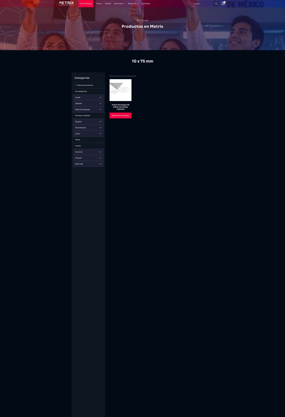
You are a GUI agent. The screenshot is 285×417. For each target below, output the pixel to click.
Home (99, 3)
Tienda (108, 3)
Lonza (77, 134)
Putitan (78, 146)
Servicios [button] (118, 3)
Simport (78, 158)
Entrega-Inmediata (82, 115)
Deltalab (78, 103)
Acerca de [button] (132, 3)
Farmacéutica (80, 128)
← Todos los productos (84, 85)
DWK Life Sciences (82, 109)
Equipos (78, 122)
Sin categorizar (81, 91)
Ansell (77, 97)
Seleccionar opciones (120, 115)
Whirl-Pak (79, 164)
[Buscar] (216, 4)
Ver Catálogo (86, 3)
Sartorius (79, 152)
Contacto (146, 3)
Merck (77, 140)
